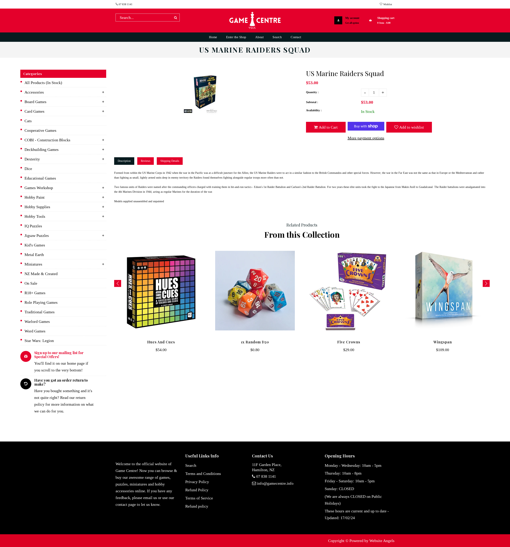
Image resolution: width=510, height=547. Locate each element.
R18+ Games (35, 293)
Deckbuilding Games (42, 149)
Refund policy (196, 506)
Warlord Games (37, 321)
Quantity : (312, 92)
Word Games (35, 331)
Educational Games (40, 178)
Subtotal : (312, 102)
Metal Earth (34, 254)
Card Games (34, 111)
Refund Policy (196, 490)
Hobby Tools (35, 216)
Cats (28, 121)
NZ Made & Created (41, 274)
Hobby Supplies (37, 207)
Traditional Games (40, 312)
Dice (28, 168)
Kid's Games (35, 245)
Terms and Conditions (203, 473)
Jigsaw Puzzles (37, 235)
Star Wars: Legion (39, 340)
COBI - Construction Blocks (47, 140)
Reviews (145, 160)
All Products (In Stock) (43, 82)
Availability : (314, 110)
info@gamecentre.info (275, 483)
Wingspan (443, 342)
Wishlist (387, 4)
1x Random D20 (255, 342)
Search (190, 465)
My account (352, 18)
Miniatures (33, 264)
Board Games (35, 102)
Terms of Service (199, 498)
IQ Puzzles (33, 226)
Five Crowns (348, 342)
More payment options (366, 138)
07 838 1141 (125, 4)
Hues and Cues (161, 342)
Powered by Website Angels (371, 540)
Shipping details (169, 160)
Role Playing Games (41, 302)
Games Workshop (39, 188)
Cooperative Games (40, 130)
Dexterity (32, 159)
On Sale (31, 283)
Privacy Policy (197, 482)
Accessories (34, 92)
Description (124, 160)
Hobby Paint (35, 197)
